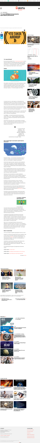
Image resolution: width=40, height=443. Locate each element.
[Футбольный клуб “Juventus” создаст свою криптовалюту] (6, 360)
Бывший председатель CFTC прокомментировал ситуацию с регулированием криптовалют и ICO (20, 336)
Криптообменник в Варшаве (5, 398)
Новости (17, 341)
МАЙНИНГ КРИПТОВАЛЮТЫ (30, 434)
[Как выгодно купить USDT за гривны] (33, 52)
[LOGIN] (39, 8)
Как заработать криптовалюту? (6, 295)
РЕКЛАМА (5, 435)
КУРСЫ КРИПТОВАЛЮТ (30, 431)
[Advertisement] (20, 4)
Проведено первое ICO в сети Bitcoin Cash (19, 351)
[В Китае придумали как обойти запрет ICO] (6, 383)
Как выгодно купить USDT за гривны (32, 57)
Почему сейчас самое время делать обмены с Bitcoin (19, 399)
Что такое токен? (12, 249)
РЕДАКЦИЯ (8, 435)
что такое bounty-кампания (19, 61)
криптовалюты (20, 188)
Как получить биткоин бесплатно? (18, 295)
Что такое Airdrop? (18, 296)
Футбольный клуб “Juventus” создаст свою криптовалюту (19, 358)
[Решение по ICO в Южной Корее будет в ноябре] (6, 344)
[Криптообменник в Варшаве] (6, 394)
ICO (11, 87)
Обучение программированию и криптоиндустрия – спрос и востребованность (19, 409)
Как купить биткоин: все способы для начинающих (6, 409)
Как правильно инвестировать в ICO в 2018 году (17, 251)
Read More (29, 46)
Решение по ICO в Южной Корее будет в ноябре (20, 343)
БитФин (25, 255)
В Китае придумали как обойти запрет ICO (5, 388)
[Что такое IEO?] (7, 322)
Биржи (19, 318)
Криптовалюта (22, 318)
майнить (12, 236)
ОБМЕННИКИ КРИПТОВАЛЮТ (31, 437)
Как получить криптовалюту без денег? (7, 296)
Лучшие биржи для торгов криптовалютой (16, 253)
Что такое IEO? (18, 319)
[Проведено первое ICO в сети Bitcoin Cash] (6, 352)
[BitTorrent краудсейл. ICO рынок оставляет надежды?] (6, 329)
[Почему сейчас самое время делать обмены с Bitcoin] (20, 394)
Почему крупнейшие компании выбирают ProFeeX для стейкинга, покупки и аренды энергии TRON (20, 388)
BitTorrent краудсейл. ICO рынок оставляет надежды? (20, 328)
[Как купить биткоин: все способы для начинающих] (6, 404)
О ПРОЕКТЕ (1, 435)
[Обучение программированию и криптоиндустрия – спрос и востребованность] (20, 404)
